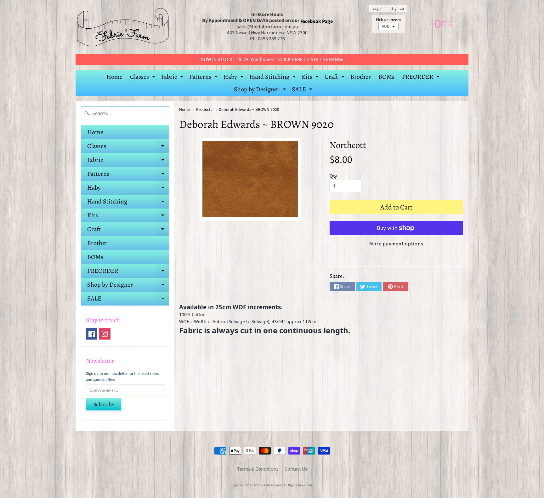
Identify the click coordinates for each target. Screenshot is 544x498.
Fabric (173, 77)
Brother (360, 76)
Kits (311, 77)
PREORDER (421, 77)
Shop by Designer (260, 90)
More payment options (396, 243)
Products (204, 109)
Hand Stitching (273, 77)
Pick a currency (388, 20)
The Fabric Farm (270, 485)
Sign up (397, 9)
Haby (234, 77)
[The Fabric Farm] (123, 27)
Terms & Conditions (258, 469)
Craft (335, 77)
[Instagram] (104, 334)
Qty (333, 176)
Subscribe (104, 404)
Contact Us (296, 469)
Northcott (348, 145)
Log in (377, 9)
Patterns (204, 77)
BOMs (386, 76)
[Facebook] (91, 334)
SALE (303, 90)
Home (114, 76)
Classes (143, 77)
